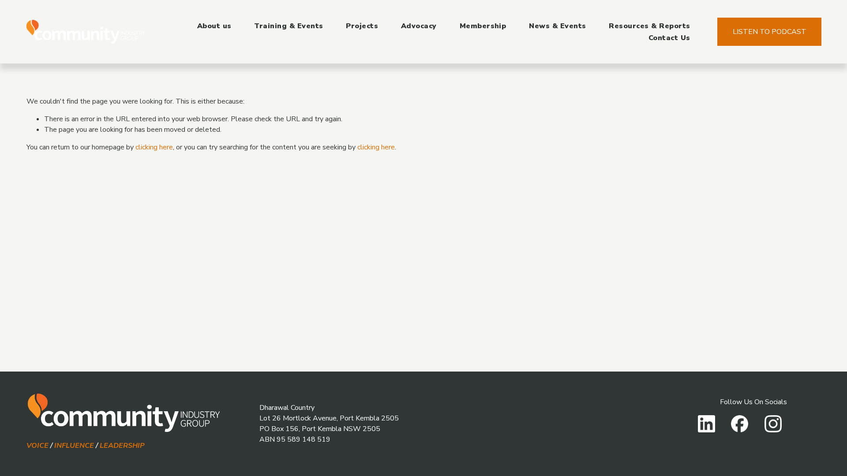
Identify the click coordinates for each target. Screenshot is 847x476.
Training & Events (288, 26)
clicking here (154, 147)
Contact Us (669, 38)
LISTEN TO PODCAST (769, 32)
